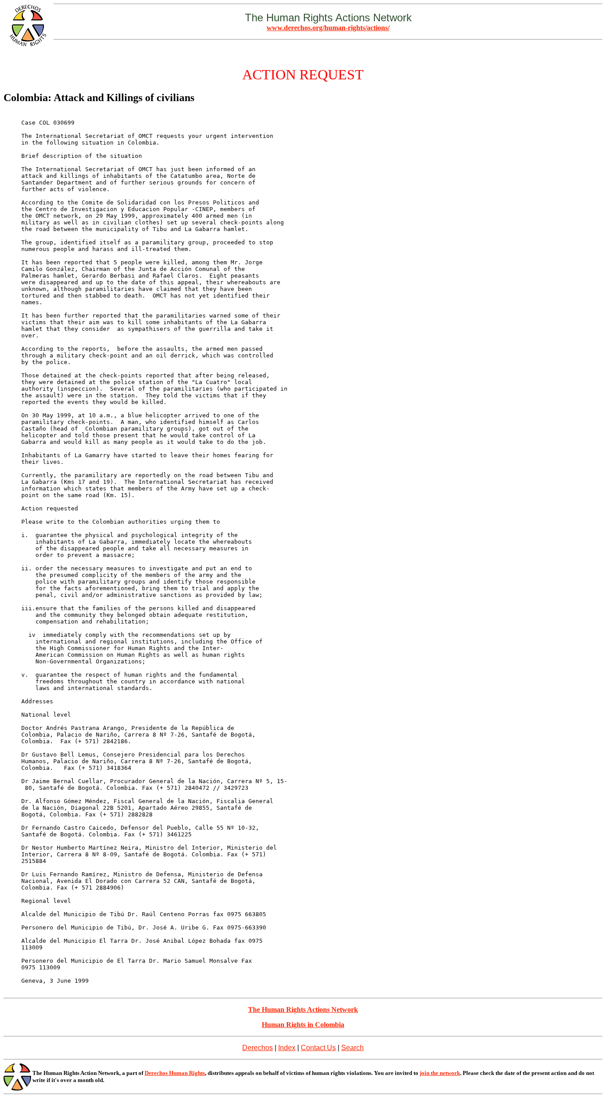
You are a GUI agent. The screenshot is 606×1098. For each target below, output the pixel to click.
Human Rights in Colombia (303, 1024)
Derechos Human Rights (175, 1073)
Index (286, 1047)
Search (352, 1047)
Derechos (257, 1047)
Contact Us (318, 1047)
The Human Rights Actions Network (303, 1009)
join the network (440, 1073)
